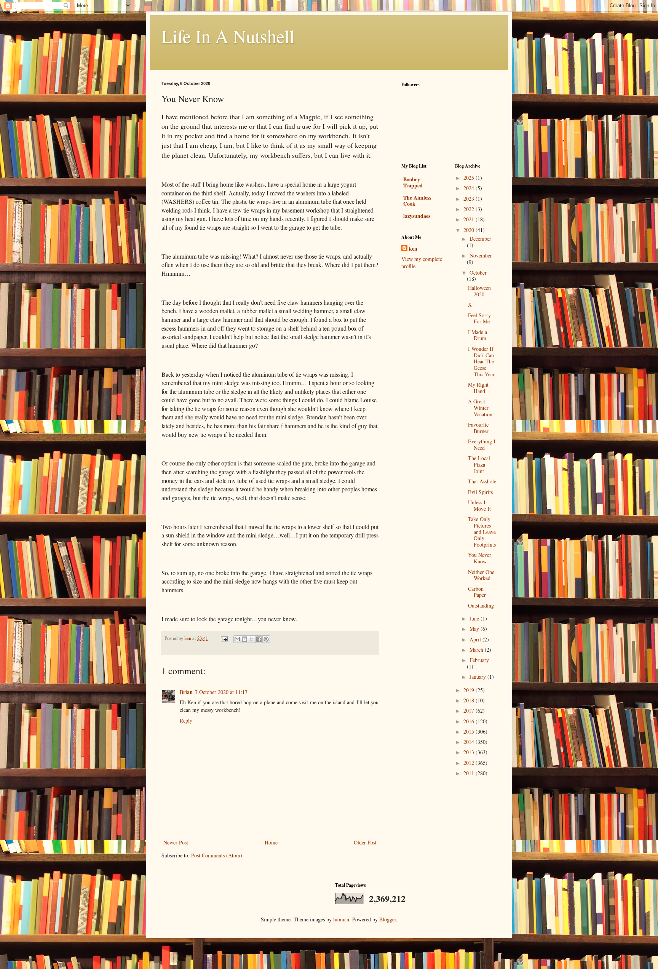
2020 (469, 229)
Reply (186, 720)
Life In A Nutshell (227, 36)
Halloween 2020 (479, 291)
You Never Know (479, 558)
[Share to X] (252, 639)
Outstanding (481, 605)
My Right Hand (478, 388)
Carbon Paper (477, 592)
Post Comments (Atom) (216, 855)
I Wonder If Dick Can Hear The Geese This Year (481, 361)
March (477, 649)
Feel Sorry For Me (479, 318)
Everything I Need (481, 444)
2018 (469, 700)
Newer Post (175, 842)
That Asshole (482, 481)
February (479, 660)
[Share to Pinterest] (266, 639)
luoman (341, 919)
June (475, 618)
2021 (469, 219)
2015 (469, 731)
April (476, 639)
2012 (469, 762)
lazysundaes (416, 216)
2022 (469, 209)
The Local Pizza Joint (479, 464)
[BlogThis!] (244, 639)
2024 (469, 188)
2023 (469, 198)
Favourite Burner (478, 428)
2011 (469, 773)
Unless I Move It (479, 505)
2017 (469, 710)
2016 (469, 721)
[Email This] (237, 639)
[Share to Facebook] (259, 639)
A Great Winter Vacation (480, 408)
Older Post (365, 842)
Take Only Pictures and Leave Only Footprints (482, 531)
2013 (469, 752)
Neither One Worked (481, 575)
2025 (469, 177)
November (481, 255)
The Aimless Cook (417, 200)
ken (413, 249)
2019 (469, 690)
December (480, 238)
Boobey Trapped (413, 182)
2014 (469, 741)
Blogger (387, 919)
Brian (186, 692)
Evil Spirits (480, 492)
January (478, 676)
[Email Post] (224, 638)
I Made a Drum (477, 335)
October (478, 272)
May (475, 628)
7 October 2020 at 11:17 (221, 692)
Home (271, 842)
